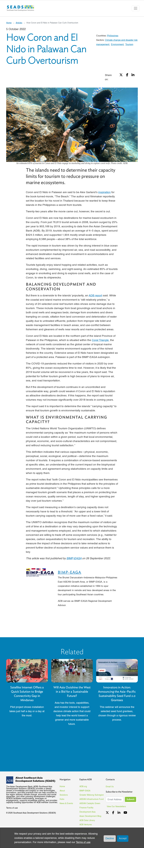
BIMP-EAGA (69, 572)
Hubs (62, 799)
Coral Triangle (100, 340)
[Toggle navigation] (136, 8)
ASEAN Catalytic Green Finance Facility (89, 806)
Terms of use (12, 808)
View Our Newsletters (117, 807)
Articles (19, 23)
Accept (123, 838)
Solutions (64, 795)
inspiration (104, 192)
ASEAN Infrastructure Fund (91, 799)
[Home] (20, 8)
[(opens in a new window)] (121, 77)
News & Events (66, 803)
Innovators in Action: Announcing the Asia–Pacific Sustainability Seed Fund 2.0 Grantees (117, 693)
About (62, 791)
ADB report (95, 295)
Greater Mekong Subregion (91, 795)
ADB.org (83, 787)
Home (9, 23)
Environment (117, 45)
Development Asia (87, 812)
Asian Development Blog (90, 816)
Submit (130, 799)
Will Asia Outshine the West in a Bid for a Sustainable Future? (72, 691)
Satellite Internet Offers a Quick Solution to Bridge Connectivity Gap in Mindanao (27, 693)
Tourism (129, 45)
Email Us (110, 787)
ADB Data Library (87, 820)
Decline (109, 838)
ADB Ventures (85, 825)
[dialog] (72, 838)
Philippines (112, 36)
